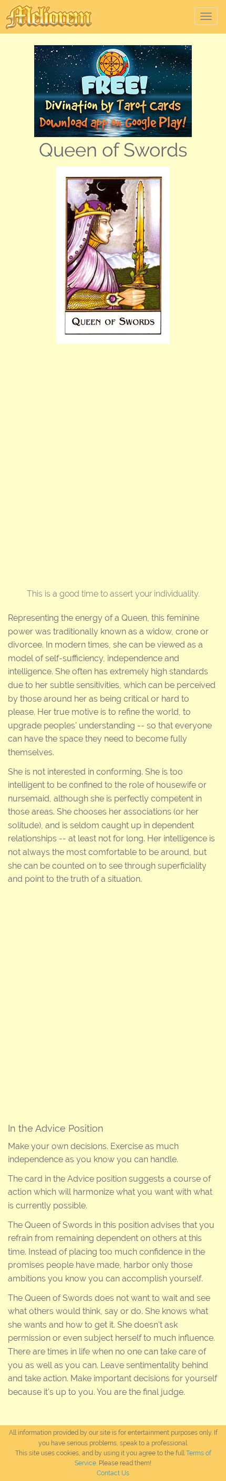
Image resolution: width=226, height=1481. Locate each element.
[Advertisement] (113, 462)
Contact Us (113, 1473)
